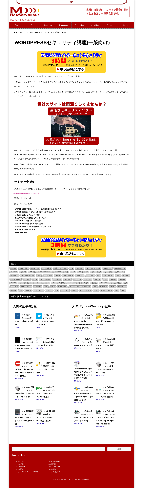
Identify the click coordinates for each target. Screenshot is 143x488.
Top (16, 25)
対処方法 (62, 283)
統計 (39, 275)
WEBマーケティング (27, 275)
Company (110, 25)
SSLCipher (35, 268)
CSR (96, 290)
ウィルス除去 (48, 275)
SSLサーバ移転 (15, 279)
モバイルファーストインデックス (80, 286)
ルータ (35, 279)
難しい (58, 275)
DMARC (13, 283)
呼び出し (94, 283)
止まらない (80, 275)
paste (74, 290)
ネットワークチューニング (41, 283)
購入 (117, 290)
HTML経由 (80, 268)
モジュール (14, 275)
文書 (71, 268)
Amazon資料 (22, 466)
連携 (66, 272)
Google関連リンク (54, 472)
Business (48, 25)
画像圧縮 (97, 279)
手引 (46, 286)
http (53, 286)
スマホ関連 (52, 469)
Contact (126, 25)
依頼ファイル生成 (106, 290)
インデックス (39, 290)
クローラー (103, 286)
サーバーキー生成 (85, 290)
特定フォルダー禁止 (61, 268)
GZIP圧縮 (67, 279)
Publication (79, 25)
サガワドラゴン (26, 286)
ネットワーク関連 (54, 466)
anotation (122, 286)
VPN (54, 283)
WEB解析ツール (120, 268)
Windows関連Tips (54, 461)
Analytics (107, 268)
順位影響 (23, 272)
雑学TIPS (20, 461)
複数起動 (113, 279)
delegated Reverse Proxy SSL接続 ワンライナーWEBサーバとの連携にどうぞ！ (83, 393)
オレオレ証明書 (96, 272)
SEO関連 (20, 469)
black (13, 268)
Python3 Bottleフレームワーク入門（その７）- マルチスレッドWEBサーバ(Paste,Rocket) (105, 417)
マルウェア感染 (68, 275)
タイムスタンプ (108, 275)
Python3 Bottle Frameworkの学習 (28, 472)
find (105, 279)
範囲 (118, 275)
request (38, 286)
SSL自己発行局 (83, 272)
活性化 (112, 286)
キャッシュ (87, 279)
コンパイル (77, 279)
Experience (63, 25)
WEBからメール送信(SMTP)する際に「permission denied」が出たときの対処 (83, 321)
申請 (123, 290)
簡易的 (86, 283)
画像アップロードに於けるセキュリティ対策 (83, 342)
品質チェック (119, 272)
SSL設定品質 (23, 268)
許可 (98, 275)
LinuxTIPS (21, 464)
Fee (32, 25)
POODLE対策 (47, 268)
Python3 (58, 272)
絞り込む (125, 275)
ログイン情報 (62, 286)
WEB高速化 (57, 279)
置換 (56, 290)
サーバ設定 (108, 272)
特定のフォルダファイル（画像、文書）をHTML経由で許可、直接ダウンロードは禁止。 (24, 369)
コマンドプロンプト (74, 283)
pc (21, 290)
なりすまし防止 (24, 283)
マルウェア (14, 286)
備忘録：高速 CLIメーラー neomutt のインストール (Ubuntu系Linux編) (24, 417)
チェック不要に (116, 283)
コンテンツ (65, 290)
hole (73, 272)
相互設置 (28, 290)
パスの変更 (90, 275)
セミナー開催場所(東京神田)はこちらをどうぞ (26, 194)
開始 (95, 286)
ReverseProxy (45, 272)
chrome (14, 272)
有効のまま (33, 272)
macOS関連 (52, 464)
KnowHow (95, 25)
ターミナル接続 (45, 279)
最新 (125, 283)
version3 (104, 283)
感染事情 (122, 279)
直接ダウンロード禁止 (93, 268)
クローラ (49, 290)
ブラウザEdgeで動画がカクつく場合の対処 (45, 342)
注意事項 (26, 279)
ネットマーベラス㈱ (24, 32)
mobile (13, 290)
